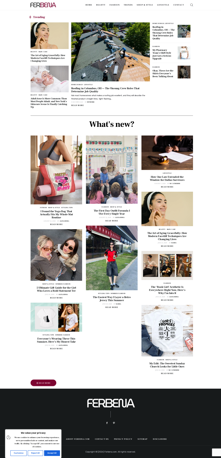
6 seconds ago (77, 102)
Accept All (52, 453)
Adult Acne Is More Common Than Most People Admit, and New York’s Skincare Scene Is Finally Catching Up (49, 103)
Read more (77, 105)
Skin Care (42, 52)
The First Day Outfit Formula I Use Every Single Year (112, 212)
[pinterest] (114, 423)
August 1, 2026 (160, 184)
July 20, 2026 (107, 304)
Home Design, (158, 23)
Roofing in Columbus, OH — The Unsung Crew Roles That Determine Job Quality (105, 90)
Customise (18, 453)
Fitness (43, 208)
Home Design (77, 85)
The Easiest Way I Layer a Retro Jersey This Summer (112, 298)
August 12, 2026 (49, 221)
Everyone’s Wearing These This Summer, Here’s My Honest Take (56, 340)
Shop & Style (54, 208)
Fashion (156, 46)
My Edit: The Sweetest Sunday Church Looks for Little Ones (167, 365)
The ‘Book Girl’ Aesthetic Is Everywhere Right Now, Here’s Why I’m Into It (167, 290)
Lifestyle (88, 85)
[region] (33, 443)
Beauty (34, 52)
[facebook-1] (107, 423)
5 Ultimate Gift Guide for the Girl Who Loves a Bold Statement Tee (56, 289)
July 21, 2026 (162, 243)
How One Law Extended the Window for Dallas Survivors (167, 178)
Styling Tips (67, 208)
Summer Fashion (118, 293)
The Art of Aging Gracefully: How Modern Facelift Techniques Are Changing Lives (48, 58)
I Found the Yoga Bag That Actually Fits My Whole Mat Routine (56, 214)
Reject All (35, 453)
